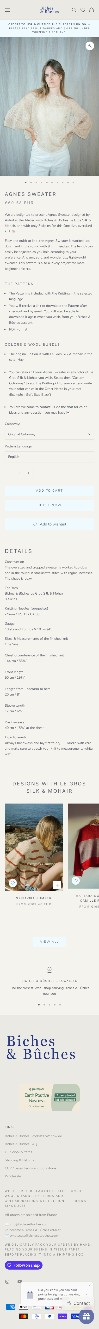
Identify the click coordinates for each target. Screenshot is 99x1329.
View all (49, 942)
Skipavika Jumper (34, 898)
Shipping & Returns (19, 1160)
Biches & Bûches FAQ (21, 1144)
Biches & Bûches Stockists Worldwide (33, 1136)
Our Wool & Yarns (18, 1152)
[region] (49, 982)
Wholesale (13, 1176)
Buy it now (49, 505)
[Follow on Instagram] (7, 1281)
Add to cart (49, 490)
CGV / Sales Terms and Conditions (30, 1168)
